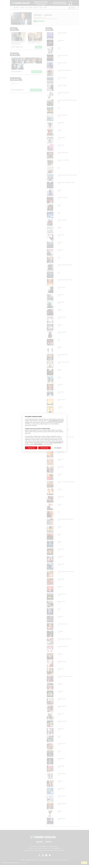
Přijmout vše (31, 447)
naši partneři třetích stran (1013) (56, 420)
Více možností (57, 447)
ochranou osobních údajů (55, 442)
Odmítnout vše (44, 447)
